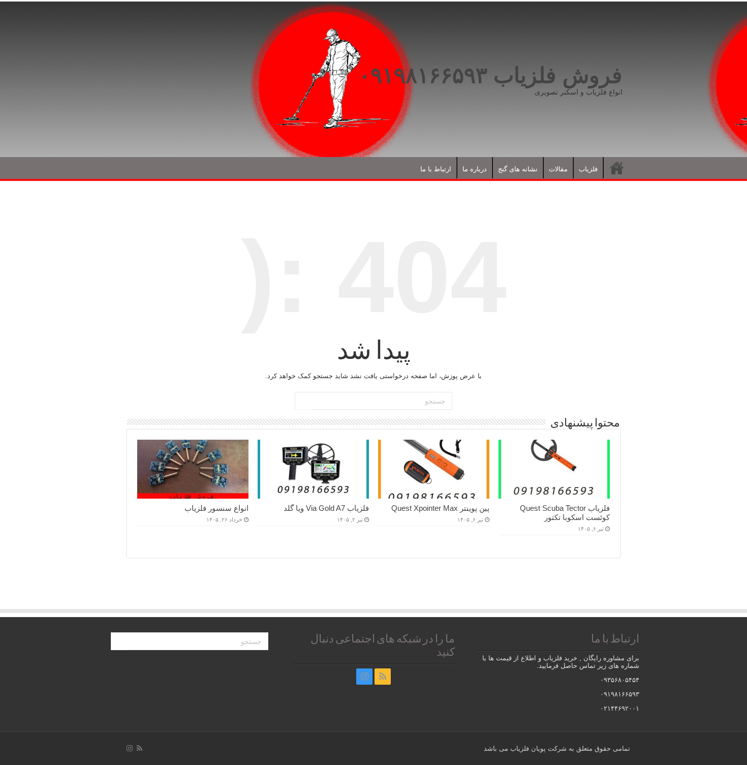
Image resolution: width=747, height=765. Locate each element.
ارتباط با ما (435, 169)
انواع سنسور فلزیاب (216, 508)
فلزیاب (588, 169)
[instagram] (364, 676)
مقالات (558, 169)
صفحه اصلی (617, 167)
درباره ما (474, 169)
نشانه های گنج (518, 169)
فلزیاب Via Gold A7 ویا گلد (326, 508)
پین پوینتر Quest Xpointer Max (440, 508)
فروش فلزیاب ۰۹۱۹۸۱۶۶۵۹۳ (490, 75)
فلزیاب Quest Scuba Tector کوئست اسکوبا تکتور (565, 513)
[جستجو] (304, 401)
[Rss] (383, 676)
